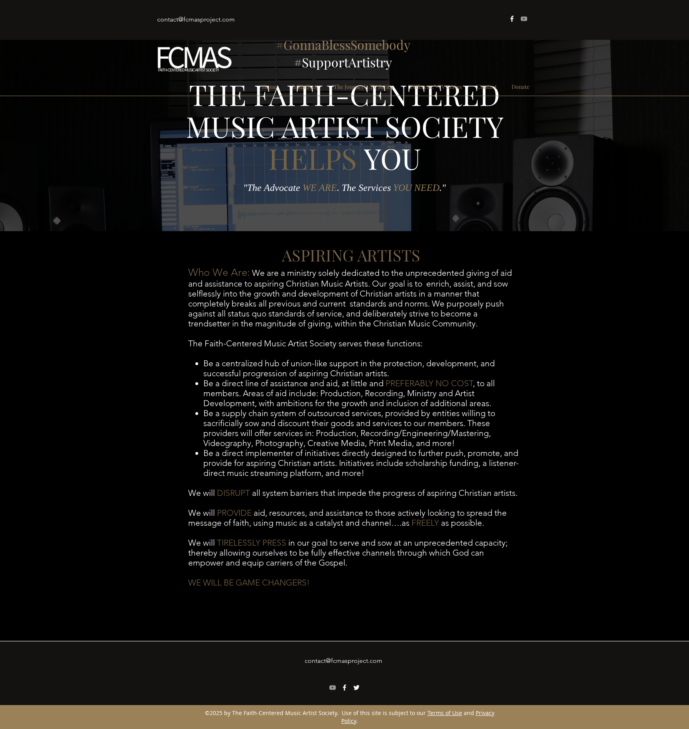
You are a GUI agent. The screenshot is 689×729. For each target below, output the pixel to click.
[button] (305, 87)
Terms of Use (444, 713)
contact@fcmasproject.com (196, 19)
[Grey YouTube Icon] (524, 19)
